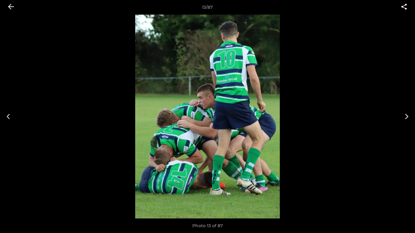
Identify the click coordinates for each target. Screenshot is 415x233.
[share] (404, 7)
